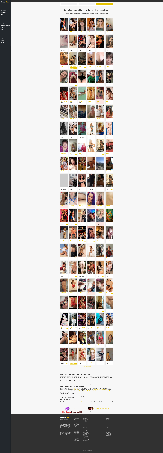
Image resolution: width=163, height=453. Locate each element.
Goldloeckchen (99, 292)
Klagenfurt (80, 241)
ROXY (89, 31)
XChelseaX (81, 205)
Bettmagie (72, 205)
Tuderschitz (80, 154)
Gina (62, 222)
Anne (71, 275)
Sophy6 (71, 292)
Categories (71, 448)
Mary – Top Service (82, 222)
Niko (107, 257)
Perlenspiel (75, 423)
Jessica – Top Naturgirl (83, 327)
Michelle (98, 118)
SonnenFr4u (81, 344)
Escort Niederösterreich (86, 437)
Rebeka (107, 362)
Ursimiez (80, 292)
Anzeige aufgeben (80, 401)
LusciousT (81, 118)
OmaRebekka (76, 420)
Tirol (88, 390)
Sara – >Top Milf (64, 101)
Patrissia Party (99, 31)
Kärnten (80, 276)
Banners (85, 448)
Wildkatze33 (63, 153)
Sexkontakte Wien (108, 435)
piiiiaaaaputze (108, 275)
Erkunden (94, 1)
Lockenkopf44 (90, 362)
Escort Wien (74, 388)
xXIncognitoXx (76, 432)
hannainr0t (81, 153)
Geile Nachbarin (74, 1)
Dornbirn (90, 241)
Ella (70, 153)
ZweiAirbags (90, 188)
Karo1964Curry (82, 31)
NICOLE (89, 344)
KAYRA (62, 66)
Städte (105, 1)
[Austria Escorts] (67, 408)
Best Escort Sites (106, 408)
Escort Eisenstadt (86, 431)
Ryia (98, 188)
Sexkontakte (108, 418)
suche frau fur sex (108, 434)
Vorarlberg (103, 390)
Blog (77, 448)
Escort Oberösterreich (85, 436)
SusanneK (98, 170)
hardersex (108, 205)
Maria (98, 153)
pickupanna (76, 439)
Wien (71, 50)
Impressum (100, 448)
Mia (88, 240)
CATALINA (90, 327)
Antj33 (107, 344)
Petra (62, 327)
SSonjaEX (62, 49)
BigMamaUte (72, 170)
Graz (62, 50)
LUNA (71, 31)
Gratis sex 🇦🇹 (68, 1)
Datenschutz (105, 448)
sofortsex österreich (107, 427)
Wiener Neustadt (81, 137)
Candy (71, 362)
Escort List (101, 408)
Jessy (89, 49)
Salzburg (90, 50)
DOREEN (80, 362)
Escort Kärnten (85, 432)
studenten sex (108, 432)
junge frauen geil (108, 433)
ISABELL (71, 240)
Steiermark (64, 50)
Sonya (62, 31)
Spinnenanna (76, 441)
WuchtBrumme (99, 66)
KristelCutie (99, 257)
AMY (62, 309)
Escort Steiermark (86, 433)
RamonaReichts (76, 430)
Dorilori (75, 427)
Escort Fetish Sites (96, 408)
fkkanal (80, 101)
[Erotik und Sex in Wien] (90, 408)
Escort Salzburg (85, 421)
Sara (70, 49)
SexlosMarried (99, 327)
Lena (71, 101)
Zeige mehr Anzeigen (87, 366)
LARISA (80, 49)
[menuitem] (89, 1)
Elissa (107, 222)
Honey (98, 309)
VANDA (98, 101)
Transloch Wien (109, 170)
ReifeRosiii (63, 83)
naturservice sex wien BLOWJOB (94, 205)
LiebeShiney (108, 66)
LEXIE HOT (72, 188)
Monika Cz (90, 257)
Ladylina (75, 425)
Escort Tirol (85, 434)
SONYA (71, 222)
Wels (98, 50)
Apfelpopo (75, 434)
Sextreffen (79, 1)
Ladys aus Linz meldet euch (66, 188)
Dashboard (110, 1)
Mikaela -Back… (100, 205)
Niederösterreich (98, 390)
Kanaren (71, 344)
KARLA (89, 101)
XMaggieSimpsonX (100, 222)
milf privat (107, 420)
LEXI (98, 240)
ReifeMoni (108, 240)
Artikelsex (108, 83)
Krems (62, 224)
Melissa (80, 66)
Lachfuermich (63, 292)
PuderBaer (63, 118)
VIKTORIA (63, 275)
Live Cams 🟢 (99, 1)
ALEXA (107, 327)
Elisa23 (71, 83)
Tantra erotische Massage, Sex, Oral (76, 309)
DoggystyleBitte (76, 418)
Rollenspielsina (90, 170)
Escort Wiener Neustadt (85, 427)
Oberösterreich (64, 189)
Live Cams (74, 448)
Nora (107, 101)
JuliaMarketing (90, 83)
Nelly (107, 292)
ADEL (98, 83)
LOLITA (62, 240)
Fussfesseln (81, 83)
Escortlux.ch (100, 411)
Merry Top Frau (63, 170)
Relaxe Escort (81, 240)
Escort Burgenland (86, 440)
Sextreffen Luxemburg (106, 411)
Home (90, 1)
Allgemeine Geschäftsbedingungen (92, 448)
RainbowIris (90, 309)
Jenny (107, 118)
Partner (82, 448)
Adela (62, 205)
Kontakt (79, 448)
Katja (89, 153)
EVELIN (89, 275)
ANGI (80, 170)
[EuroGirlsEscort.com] (84, 408)
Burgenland (109, 390)
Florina (107, 31)
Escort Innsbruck (85, 419)
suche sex (107, 431)
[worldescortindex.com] (86, 411)
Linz (61, 189)
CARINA (80, 309)
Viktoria (98, 275)
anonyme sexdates (108, 421)
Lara (61, 257)
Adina (62, 344)
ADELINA (90, 66)
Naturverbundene (82, 275)
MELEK (107, 49)
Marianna (98, 49)
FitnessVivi (108, 309)
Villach (106, 389)
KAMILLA (99, 362)
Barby (62, 362)
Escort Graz (85, 420)
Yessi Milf (108, 153)
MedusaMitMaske (73, 118)
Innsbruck (62, 363)
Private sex (107, 419)
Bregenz (98, 276)
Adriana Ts (81, 188)
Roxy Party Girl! (91, 222)
